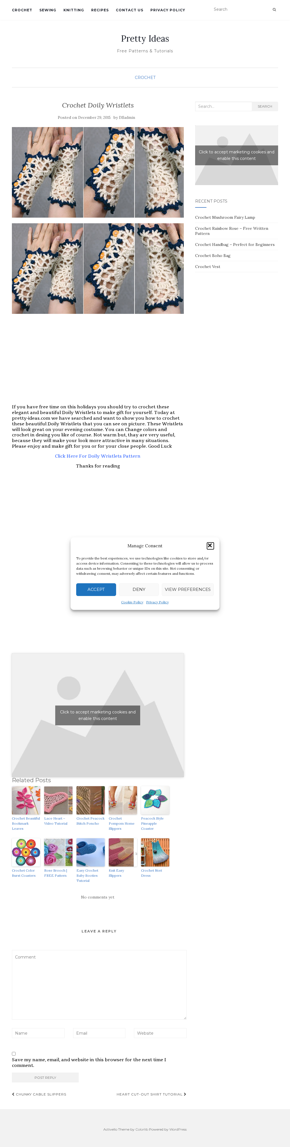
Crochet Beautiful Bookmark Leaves (26, 823)
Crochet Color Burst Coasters (24, 873)
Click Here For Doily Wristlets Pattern (97, 456)
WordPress (178, 1129)
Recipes (100, 10)
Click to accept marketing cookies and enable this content (98, 715)
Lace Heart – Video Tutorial (55, 821)
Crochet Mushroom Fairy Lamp (225, 217)
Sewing (47, 10)
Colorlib (141, 1129)
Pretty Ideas (145, 38)
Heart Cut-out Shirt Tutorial (150, 1094)
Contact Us (129, 10)
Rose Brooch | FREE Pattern (55, 873)
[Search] (274, 9)
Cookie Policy (132, 602)
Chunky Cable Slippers (40, 1094)
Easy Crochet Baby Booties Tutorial (87, 875)
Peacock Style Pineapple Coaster (152, 823)
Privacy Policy (157, 602)
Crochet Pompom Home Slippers (122, 823)
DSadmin (127, 117)
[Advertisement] (98, 359)
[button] (210, 546)
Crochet (22, 10)
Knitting (73, 10)
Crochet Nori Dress (151, 873)
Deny (139, 589)
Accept (96, 589)
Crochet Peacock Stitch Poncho (90, 821)
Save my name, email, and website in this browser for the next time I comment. (89, 1062)
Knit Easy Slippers (116, 873)
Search (265, 106)
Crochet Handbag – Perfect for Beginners (235, 244)
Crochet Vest (207, 266)
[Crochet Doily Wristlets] (98, 172)
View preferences (188, 589)
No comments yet (97, 897)
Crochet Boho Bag (213, 255)
